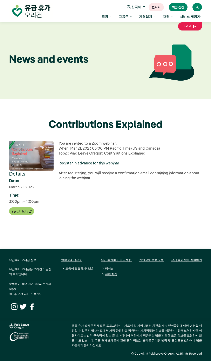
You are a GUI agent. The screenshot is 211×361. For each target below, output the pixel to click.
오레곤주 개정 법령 (155, 340)
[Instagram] (13, 306)
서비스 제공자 (190, 16)
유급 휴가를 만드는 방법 (116, 260)
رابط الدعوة (20, 211)
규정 (174, 340)
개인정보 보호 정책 (151, 260)
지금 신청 (178, 7)
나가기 (187, 27)
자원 (166, 16)
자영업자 (145, 16)
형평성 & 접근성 (71, 260)
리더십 (109, 268)
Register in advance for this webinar (89, 163)
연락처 (156, 7)
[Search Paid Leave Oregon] (197, 7)
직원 (105, 16)
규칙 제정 (111, 274)
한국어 (136, 7)
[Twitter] (22, 306)
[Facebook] (31, 306)
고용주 (124, 16)
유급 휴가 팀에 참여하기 (186, 260)
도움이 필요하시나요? (79, 268)
